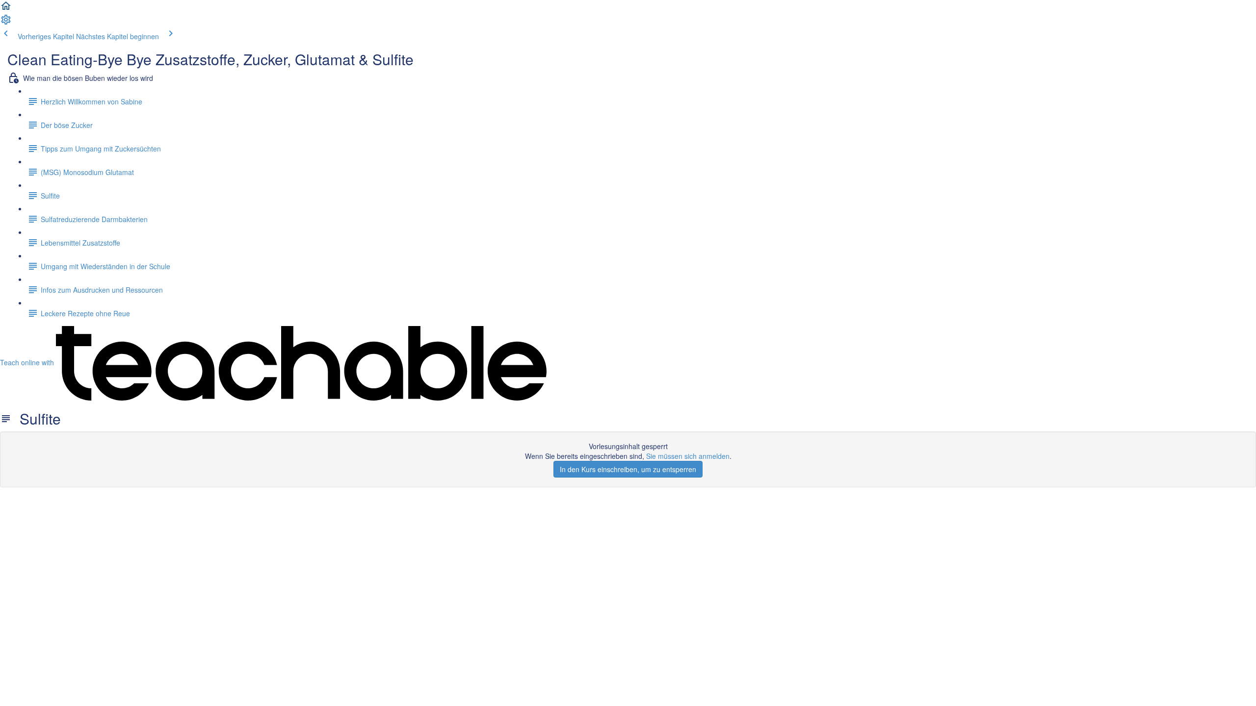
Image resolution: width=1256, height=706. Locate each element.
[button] (6, 9)
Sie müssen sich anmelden (688, 456)
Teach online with (28, 362)
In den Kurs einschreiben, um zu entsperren (628, 469)
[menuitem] (6, 22)
